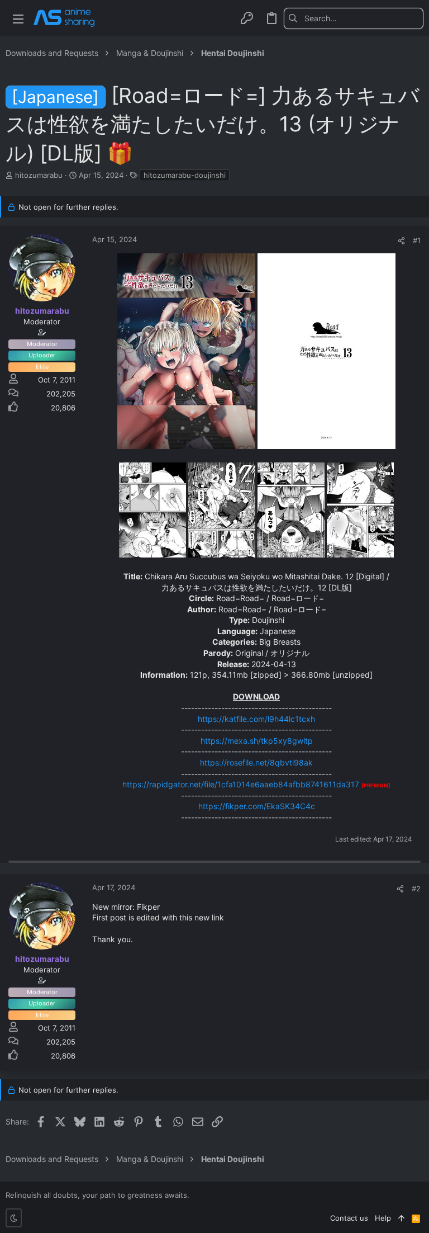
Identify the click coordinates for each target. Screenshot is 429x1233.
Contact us (349, 1217)
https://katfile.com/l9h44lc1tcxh (256, 719)
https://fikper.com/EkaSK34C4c (256, 806)
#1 (417, 240)
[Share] (401, 240)
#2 (416, 888)
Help (383, 1217)
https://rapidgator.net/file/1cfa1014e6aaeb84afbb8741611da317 (240, 784)
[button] (18, 18)
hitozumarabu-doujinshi (185, 175)
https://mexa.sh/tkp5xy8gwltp (257, 740)
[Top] (401, 1218)
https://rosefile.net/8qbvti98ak (256, 762)
